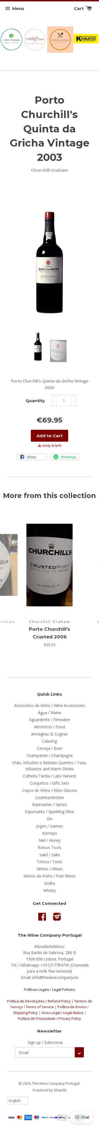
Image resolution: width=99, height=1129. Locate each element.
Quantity (35, 400)
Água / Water (49, 712)
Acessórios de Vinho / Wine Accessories (49, 705)
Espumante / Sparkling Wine (49, 811)
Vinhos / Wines (50, 868)
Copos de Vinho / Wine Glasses (49, 790)
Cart (79, 8)
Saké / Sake (49, 854)
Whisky (49, 890)
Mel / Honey (50, 840)
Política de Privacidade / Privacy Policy (49, 1018)
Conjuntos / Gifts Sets (49, 783)
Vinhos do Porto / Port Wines (50, 876)
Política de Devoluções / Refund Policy (39, 1001)
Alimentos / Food (49, 726)
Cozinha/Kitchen (49, 797)
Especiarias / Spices (49, 804)
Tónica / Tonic (49, 861)
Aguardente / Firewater (49, 719)
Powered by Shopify (50, 1090)
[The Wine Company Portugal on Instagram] (57, 918)
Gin (50, 818)
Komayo (49, 833)
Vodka (49, 883)
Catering (49, 741)
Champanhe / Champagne (49, 755)
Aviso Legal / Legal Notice (62, 1012)
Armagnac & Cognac (49, 734)
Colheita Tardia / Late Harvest (49, 776)
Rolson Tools (49, 847)
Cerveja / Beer (49, 748)
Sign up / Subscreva (45, 1042)
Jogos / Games (49, 826)
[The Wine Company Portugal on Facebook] (42, 918)
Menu (18, 8)
